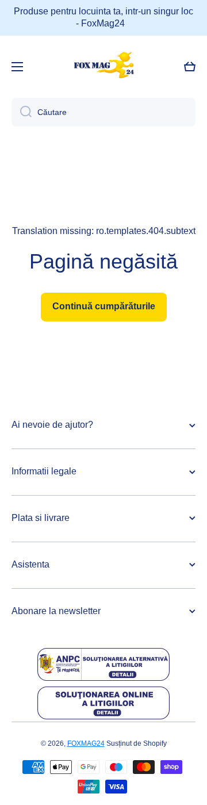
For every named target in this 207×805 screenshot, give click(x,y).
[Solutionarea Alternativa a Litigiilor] (103, 664)
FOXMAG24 (86, 743)
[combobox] (103, 112)
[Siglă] (103, 66)
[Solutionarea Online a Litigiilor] (103, 703)
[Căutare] (22, 112)
